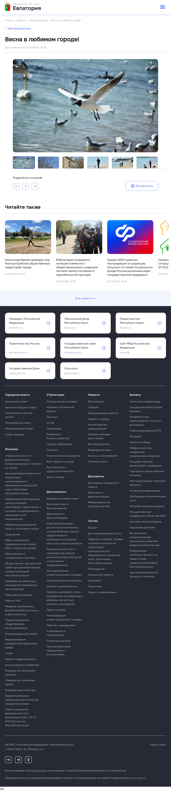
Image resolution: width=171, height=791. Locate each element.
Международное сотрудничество (99, 504)
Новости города (98, 419)
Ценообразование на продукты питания (144, 574)
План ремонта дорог (18, 594)
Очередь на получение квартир (20, 672)
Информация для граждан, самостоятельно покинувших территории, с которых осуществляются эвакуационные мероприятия (23, 509)
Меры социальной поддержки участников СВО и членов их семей (20, 544)
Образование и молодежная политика (20, 555)
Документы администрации (98, 494)
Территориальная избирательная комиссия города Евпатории (22, 699)
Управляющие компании (21, 633)
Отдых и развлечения (102, 592)
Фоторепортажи (19, 28)
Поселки (52, 450)
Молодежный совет (18, 422)
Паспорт (52, 417)
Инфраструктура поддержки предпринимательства (144, 451)
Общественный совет (19, 428)
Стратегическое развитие (64, 455)
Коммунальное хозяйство (22, 665)
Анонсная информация (145, 401)
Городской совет (16, 401)
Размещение (96, 568)
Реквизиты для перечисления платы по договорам (145, 420)
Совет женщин (14, 434)
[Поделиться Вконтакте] (16, 187)
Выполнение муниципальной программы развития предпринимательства (144, 539)
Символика (54, 428)
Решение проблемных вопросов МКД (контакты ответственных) (22, 610)
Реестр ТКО (12, 600)
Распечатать (144, 186)
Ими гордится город (60, 461)
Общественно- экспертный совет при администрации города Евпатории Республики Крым (23, 569)
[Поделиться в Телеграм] (35, 187)
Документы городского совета (103, 484)
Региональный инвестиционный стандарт (64, 617)
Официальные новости (103, 413)
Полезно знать (97, 461)
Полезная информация (145, 490)
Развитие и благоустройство (58, 436)
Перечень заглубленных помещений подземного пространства (21, 585)
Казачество (12, 534)
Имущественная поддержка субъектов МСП (148, 513)
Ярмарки (135, 436)
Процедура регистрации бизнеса (146, 409)
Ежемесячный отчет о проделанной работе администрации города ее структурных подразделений (64, 557)
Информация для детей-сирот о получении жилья (22, 526)
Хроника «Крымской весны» (60, 409)
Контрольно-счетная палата (19, 415)
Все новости (83, 298)
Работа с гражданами (61, 625)
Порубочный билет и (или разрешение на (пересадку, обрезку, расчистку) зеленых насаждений (65, 598)
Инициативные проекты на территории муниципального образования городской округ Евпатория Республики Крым (23, 483)
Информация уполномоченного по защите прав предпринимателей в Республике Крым (144, 558)
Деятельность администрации (57, 515)
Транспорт (95, 586)
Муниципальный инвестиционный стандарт (64, 572)
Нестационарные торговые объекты (148, 482)
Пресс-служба (56, 609)
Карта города (55, 477)
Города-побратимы (59, 444)
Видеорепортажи (99, 450)
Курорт (93, 527)
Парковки (94, 580)
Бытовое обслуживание (145, 521)
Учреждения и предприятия (56, 633)
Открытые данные (59, 640)
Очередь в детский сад (20, 690)
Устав (50, 422)
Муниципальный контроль (64, 580)
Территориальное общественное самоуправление (17, 624)
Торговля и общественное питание (147, 473)
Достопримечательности (104, 533)
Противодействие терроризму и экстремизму (58, 650)
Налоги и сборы (140, 442)
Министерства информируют (97, 426)
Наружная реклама (142, 527)
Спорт (9, 653)
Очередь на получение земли (20, 682)
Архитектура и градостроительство (60, 469)
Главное (93, 407)
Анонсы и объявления (102, 455)
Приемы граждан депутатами (99, 436)
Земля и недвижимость (20, 659)
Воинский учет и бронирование (58, 506)
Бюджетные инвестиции (63, 498)
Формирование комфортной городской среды (21, 643)
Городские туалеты (100, 574)
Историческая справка (62, 401)
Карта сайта (158, 744)
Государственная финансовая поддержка (145, 463)
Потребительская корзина (147, 506)
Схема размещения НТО (145, 430)
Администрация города (20, 407)
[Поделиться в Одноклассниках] (25, 187)
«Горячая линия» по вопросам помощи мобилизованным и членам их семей (23, 461)
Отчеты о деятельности (62, 586)
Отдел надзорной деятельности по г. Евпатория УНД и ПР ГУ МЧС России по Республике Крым (20, 717)
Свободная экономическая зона (148, 498)
